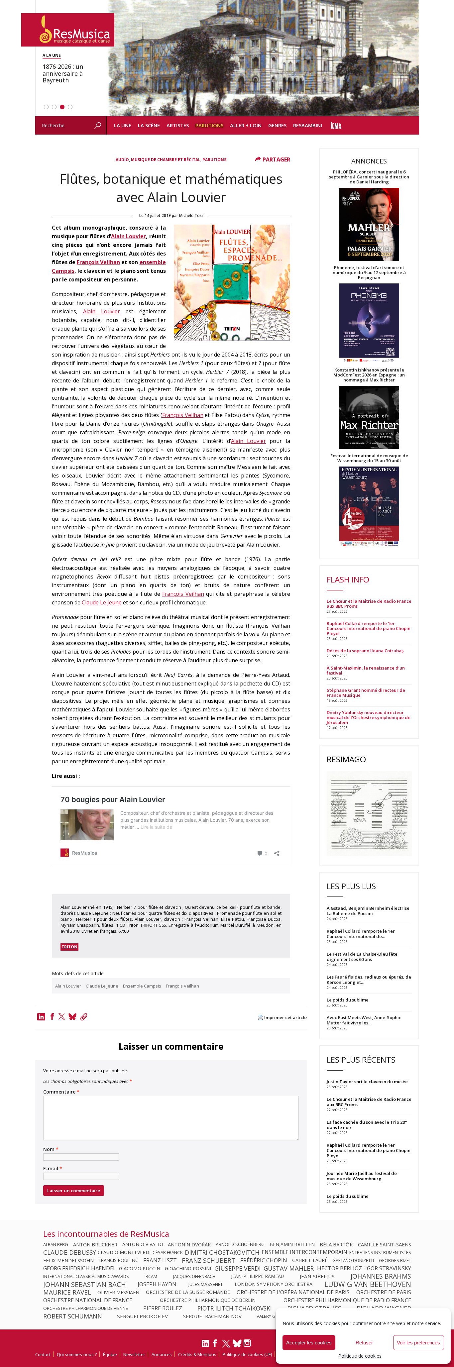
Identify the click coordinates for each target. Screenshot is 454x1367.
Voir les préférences (418, 1342)
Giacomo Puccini (140, 1268)
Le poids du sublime (348, 1196)
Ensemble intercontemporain (304, 1252)
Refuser (364, 1342)
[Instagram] (248, 1343)
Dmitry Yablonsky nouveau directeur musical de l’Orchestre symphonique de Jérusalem (368, 717)
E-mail (52, 1168)
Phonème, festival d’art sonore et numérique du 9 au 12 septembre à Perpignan (369, 272)
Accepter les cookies (309, 1342)
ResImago (346, 759)
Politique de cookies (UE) (247, 1354)
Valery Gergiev (273, 1316)
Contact (43, 1354)
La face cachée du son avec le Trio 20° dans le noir (367, 1124)
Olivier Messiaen (118, 1292)
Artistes (178, 125)
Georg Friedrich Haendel (79, 1268)
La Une (122, 125)
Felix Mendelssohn (68, 1260)
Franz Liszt (160, 1260)
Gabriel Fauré (309, 1260)
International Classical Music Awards (86, 1276)
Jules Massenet (205, 1284)
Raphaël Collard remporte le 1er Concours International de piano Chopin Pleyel (368, 628)
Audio (122, 159)
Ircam (151, 1276)
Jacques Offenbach (194, 1276)
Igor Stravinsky (388, 1268)
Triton (69, 947)
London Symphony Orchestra (273, 1284)
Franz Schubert (208, 1260)
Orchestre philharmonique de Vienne (85, 1308)
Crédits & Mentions (197, 1354)
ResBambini (307, 125)
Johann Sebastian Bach (84, 1284)
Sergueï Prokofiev (142, 1316)
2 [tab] (54, 107)
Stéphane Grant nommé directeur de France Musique (366, 693)
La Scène (149, 125)
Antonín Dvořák (189, 1244)
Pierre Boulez (162, 1308)
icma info (336, 125)
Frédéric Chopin (263, 1260)
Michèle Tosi (191, 215)
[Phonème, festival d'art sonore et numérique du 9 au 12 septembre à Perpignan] (369, 323)
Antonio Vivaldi (142, 1244)
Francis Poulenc (118, 1260)
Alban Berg (55, 1244)
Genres (277, 125)
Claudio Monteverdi (124, 1252)
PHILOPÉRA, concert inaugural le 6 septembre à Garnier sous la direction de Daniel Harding (369, 176)
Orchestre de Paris (383, 1292)
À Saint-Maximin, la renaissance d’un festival (366, 671)
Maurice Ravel (67, 1292)
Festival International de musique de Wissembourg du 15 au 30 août (369, 458)
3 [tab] (62, 107)
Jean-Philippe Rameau (257, 1276)
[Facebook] (52, 1016)
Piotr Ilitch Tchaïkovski (234, 1308)
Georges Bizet (395, 1260)
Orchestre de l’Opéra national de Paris (293, 1292)
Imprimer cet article (285, 1017)
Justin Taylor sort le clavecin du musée (367, 1082)
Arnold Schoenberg (240, 1244)
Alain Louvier (128, 236)
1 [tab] (46, 107)
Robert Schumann (72, 1316)
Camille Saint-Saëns (384, 1244)
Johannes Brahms (381, 1276)
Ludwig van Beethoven (367, 1284)
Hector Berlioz (339, 1268)
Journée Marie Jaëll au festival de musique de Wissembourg (362, 1176)
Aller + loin (246, 125)
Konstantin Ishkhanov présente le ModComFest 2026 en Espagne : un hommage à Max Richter (369, 375)
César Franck (168, 1252)
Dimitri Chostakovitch (222, 1252)
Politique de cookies (360, 1356)
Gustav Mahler (289, 1268)
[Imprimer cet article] (260, 1018)
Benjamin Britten (292, 1244)
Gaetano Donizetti (353, 1260)
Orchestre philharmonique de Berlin (208, 1300)
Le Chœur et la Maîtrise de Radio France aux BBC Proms (369, 604)
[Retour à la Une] (67, 30)
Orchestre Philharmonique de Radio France (347, 1300)
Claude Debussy (69, 1252)
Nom (50, 1149)
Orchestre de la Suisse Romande (188, 1292)
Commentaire (61, 1092)
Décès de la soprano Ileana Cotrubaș (365, 650)
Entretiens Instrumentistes (380, 1252)
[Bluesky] (237, 1343)
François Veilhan (98, 262)
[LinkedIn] (205, 1346)
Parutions (209, 125)
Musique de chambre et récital (165, 159)
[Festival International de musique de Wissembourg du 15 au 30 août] (369, 507)
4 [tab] (70, 107)
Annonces (162, 1354)
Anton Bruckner (95, 1244)
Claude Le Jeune (102, 602)
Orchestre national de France (87, 1300)
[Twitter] (61, 1016)
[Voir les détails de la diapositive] (262, 58)
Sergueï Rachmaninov (212, 1316)
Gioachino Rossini (188, 1268)
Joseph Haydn (157, 1284)
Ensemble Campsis (142, 986)
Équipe (110, 1354)
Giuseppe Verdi (237, 1268)
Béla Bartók (336, 1244)
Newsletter (134, 1354)
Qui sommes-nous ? (77, 1354)
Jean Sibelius (317, 1276)
